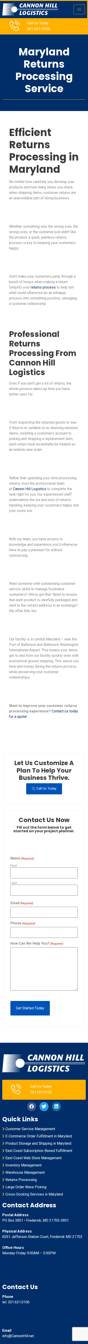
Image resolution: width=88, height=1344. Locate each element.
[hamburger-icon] (79, 9)
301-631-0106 (38, 29)
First (13, 865)
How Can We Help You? (36, 943)
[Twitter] (44, 1106)
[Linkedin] (56, 1106)
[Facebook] (31, 1106)
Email (21, 903)
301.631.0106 (41, 1092)
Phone (22, 923)
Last (13, 883)
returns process (43, 287)
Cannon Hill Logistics (29, 489)
